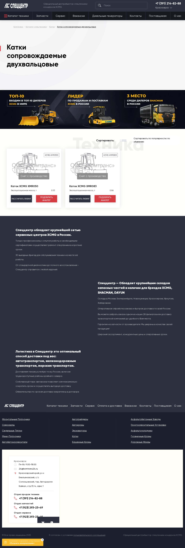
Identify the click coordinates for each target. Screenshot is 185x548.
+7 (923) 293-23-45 (31, 516)
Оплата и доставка (110, 405)
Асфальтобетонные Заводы (146, 419)
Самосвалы (8, 425)
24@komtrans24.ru (28, 468)
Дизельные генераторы (107, 15)
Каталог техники (18, 15)
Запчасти (42, 15)
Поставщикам (157, 15)
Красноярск (162, 7)
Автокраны (78, 425)
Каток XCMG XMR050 (24, 186)
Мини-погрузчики (11, 436)
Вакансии (79, 15)
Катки (75, 436)
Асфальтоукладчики (141, 430)
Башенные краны (81, 442)
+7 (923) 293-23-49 (31, 507)
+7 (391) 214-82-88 (168, 3)
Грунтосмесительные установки (148, 425)
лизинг (21, 199)
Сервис (60, 15)
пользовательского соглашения (89, 535)
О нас (177, 15)
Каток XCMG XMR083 (83, 186)
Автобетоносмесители (14, 442)
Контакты (136, 15)
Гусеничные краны (141, 436)
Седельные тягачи (12, 430)
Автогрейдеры (80, 419)
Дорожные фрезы (140, 442)
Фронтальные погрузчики (16, 419)
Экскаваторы (79, 430)
